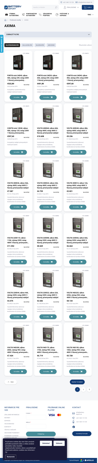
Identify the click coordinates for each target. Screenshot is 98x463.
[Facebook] (73, 426)
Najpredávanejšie (12, 45)
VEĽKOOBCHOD (9, 423)
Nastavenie (11, 457)
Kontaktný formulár (82, 433)
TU (6, 452)
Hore (12, 382)
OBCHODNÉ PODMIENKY (11, 433)
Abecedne (51, 45)
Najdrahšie (40, 45)
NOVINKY (7, 417)
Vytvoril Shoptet (74, 460)
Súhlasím (59, 443)
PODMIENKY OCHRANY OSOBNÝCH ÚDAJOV (11, 436)
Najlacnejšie (27, 45)
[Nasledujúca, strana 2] (83, 389)
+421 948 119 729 (81, 418)
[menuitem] (12, 15)
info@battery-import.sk (80, 413)
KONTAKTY (7, 427)
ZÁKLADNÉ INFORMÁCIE (11, 414)
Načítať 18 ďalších (77, 382)
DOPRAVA (7, 420)
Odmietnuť (46, 443)
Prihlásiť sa (41, 434)
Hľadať (56, 7)
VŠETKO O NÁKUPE (10, 429)
